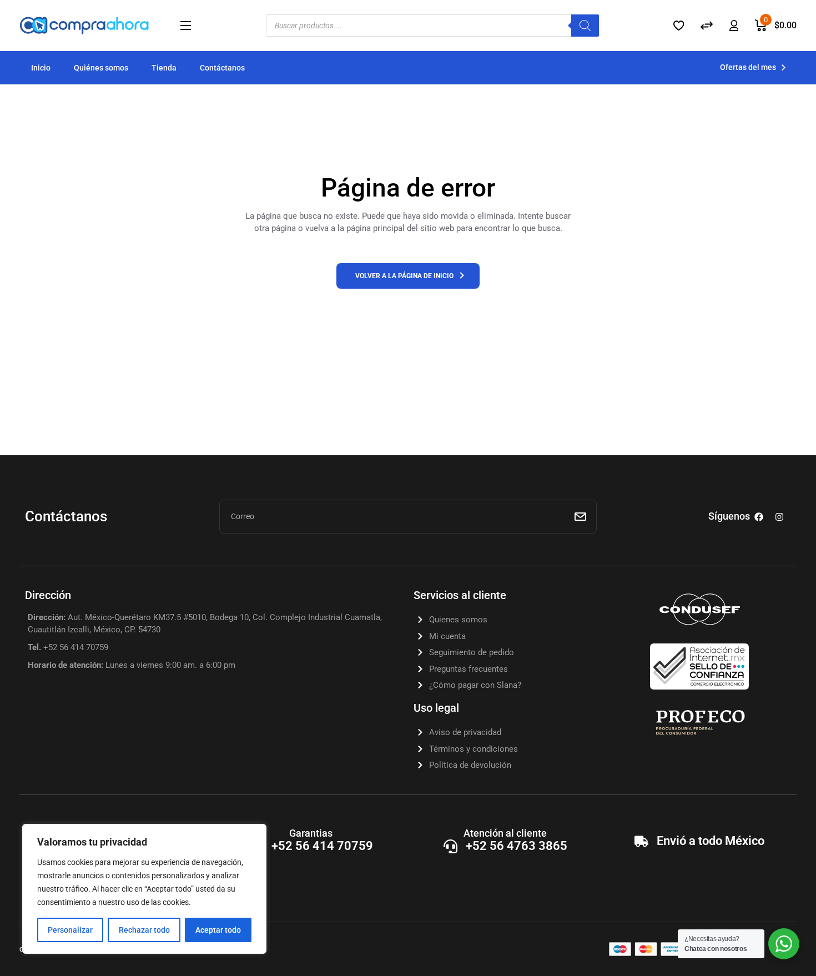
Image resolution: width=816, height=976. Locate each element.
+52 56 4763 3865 (516, 846)
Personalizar (70, 929)
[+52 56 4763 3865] (450, 846)
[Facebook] (759, 517)
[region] (144, 889)
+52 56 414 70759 (322, 846)
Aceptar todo (218, 929)
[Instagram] (779, 517)
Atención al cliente (505, 833)
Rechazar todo (144, 929)
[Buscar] (585, 25)
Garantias (311, 833)
